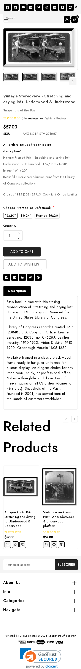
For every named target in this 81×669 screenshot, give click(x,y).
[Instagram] (15, 7)
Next (73, 81)
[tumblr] (62, 7)
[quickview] (15, 544)
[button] (40, 658)
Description (17, 290)
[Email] (14, 277)
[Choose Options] (8, 544)
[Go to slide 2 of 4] (74, 419)
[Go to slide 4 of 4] (66, 419)
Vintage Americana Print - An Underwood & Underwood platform (58, 519)
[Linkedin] (30, 7)
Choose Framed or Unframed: (29, 207)
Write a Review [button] (55, 118)
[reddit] (70, 7)
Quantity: (10, 225)
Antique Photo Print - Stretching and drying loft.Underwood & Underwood (20, 519)
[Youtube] (23, 7)
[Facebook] (7, 7)
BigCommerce (28, 636)
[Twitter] (38, 7)
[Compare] (22, 544)
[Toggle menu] (6, 19)
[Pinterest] (46, 7)
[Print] (22, 277)
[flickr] (54, 7)
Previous (6, 81)
